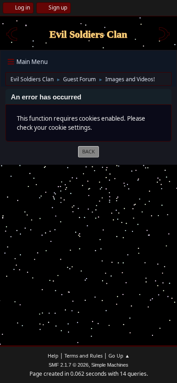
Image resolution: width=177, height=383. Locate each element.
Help (53, 355)
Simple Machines (109, 365)
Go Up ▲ (119, 355)
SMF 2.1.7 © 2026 (68, 365)
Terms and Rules (83, 355)
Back (88, 151)
